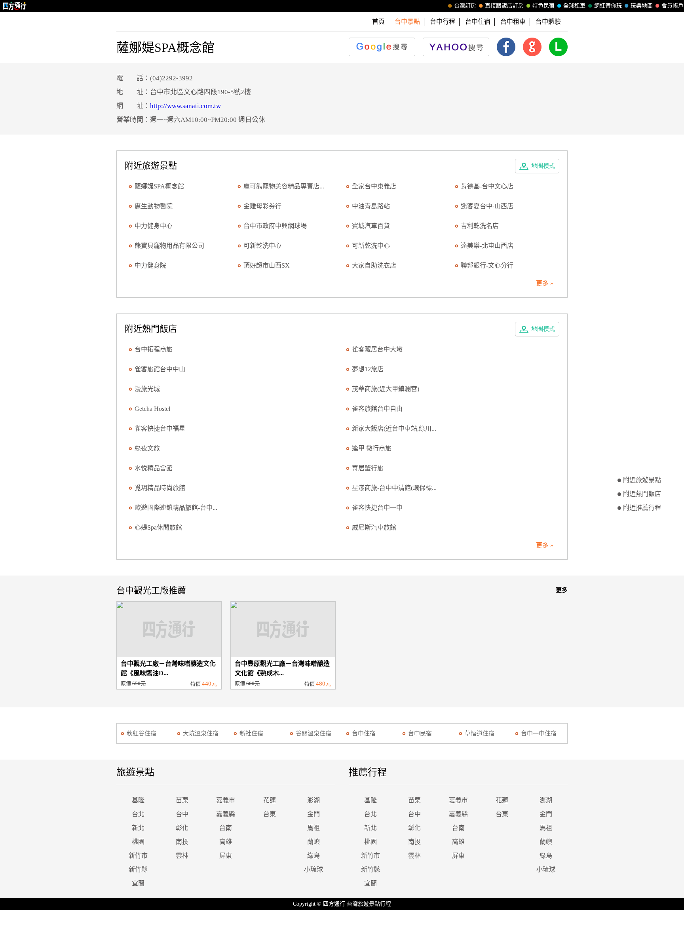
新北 (138, 828)
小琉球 (313, 869)
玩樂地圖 (642, 6)
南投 (182, 841)
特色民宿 (543, 6)
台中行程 (442, 21)
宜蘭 (138, 883)
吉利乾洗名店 (480, 225)
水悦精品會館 (154, 468)
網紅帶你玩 (608, 6)
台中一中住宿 (539, 733)
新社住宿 (251, 733)
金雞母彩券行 (262, 206)
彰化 (182, 828)
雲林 (182, 855)
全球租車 (574, 6)
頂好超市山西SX (266, 265)
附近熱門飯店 (642, 493)
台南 (225, 828)
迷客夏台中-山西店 (487, 206)
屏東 (225, 855)
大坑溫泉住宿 (200, 733)
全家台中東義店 (374, 186)
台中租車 (513, 21)
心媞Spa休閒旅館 (158, 527)
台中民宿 (420, 733)
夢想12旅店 (368, 369)
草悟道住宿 (479, 733)
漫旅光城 (147, 389)
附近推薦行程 (642, 507)
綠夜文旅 (147, 448)
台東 (269, 814)
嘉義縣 (225, 814)
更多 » (544, 283)
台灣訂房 (465, 6)
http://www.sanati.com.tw (185, 106)
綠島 (313, 855)
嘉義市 (225, 800)
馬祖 (313, 828)
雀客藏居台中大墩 (377, 349)
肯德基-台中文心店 (487, 186)
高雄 (225, 841)
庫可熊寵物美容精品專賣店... (283, 186)
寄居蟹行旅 (368, 468)
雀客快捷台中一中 (377, 507)
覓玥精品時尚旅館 (160, 487)
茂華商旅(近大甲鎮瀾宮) (385, 389)
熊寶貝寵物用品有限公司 (169, 245)
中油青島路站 (371, 206)
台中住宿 (477, 21)
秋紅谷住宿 (141, 733)
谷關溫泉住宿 (313, 733)
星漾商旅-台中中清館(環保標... (394, 487)
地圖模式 (543, 166)
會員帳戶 (672, 6)
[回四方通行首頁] (15, 6)
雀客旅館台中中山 (160, 369)
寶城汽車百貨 (371, 225)
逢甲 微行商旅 (371, 448)
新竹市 (138, 855)
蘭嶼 (313, 841)
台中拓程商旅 (154, 349)
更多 (562, 590)
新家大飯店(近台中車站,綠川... (394, 428)
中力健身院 (150, 265)
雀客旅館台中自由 (377, 408)
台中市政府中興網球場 (275, 225)
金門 (313, 814)
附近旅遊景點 (642, 480)
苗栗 (182, 800)
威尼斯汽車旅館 (374, 527)
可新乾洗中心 (262, 245)
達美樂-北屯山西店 (487, 245)
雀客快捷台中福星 (160, 428)
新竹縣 (138, 869)
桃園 (138, 841)
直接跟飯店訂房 (504, 6)
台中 (182, 814)
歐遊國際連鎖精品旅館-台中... (176, 507)
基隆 (138, 800)
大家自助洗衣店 (374, 265)
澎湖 (313, 800)
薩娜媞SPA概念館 (159, 186)
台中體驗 (548, 21)
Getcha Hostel (152, 408)
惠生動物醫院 (154, 206)
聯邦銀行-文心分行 (487, 265)
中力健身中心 (154, 225)
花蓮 (269, 800)
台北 (138, 814)
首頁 (378, 21)
